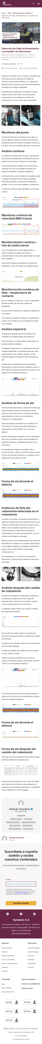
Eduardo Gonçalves (10, 64)
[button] (16, 819)
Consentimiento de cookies (21, 1039)
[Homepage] (6, 4)
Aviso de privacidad (21, 1035)
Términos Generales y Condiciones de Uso (21, 1032)
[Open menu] (38, 3)
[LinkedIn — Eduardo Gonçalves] (31, 809)
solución (25, 790)
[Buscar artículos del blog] (33, 3)
